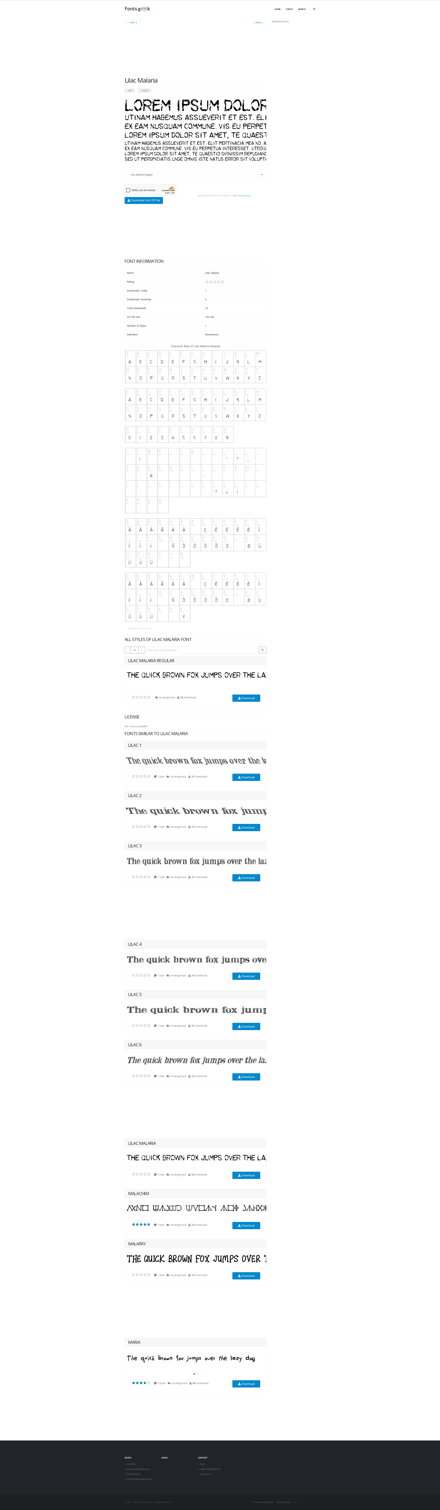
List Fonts (131, 1464)
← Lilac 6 (132, 22)
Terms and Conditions (242, 195)
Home (278, 9)
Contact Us (205, 1474)
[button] (194, 1373)
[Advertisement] (195, 52)
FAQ (202, 1464)
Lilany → (259, 22)
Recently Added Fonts (138, 1469)
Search (302, 9)
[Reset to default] (262, 650)
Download (248, 698)
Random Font (133, 1474)
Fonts (289, 9)
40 (134, 649)
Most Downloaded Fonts (139, 1479)
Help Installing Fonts (210, 1469)
